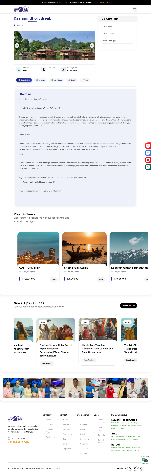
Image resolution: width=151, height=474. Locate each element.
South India (67, 434)
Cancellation (103, 435)
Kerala (65, 419)
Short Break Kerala (31, 267)
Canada (83, 424)
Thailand (84, 448)
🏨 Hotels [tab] (72, 80)
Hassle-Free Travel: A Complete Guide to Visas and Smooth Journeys (75, 349)
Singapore (84, 439)
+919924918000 (18, 442)
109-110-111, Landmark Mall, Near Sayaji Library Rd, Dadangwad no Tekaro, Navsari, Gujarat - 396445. (126, 425)
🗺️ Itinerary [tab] (40, 80)
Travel (20, 322)
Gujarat (66, 444)
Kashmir (66, 429)
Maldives (83, 434)
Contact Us (50, 437)
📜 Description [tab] (24, 80)
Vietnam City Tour (125, 267)
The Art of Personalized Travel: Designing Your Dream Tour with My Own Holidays (117, 349)
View (56, 279)
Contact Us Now (102, 2)
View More (127, 305)
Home (48, 419)
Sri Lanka (84, 444)
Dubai (82, 429)
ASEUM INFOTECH (56, 468)
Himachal (67, 424)
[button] (17, 45)
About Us (49, 424)
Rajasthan (67, 448)
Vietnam (83, 453)
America (83, 419)
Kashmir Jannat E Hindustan (84, 267)
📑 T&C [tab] (85, 80)
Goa (64, 439)
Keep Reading (24, 363)
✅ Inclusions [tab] (56, 80)
